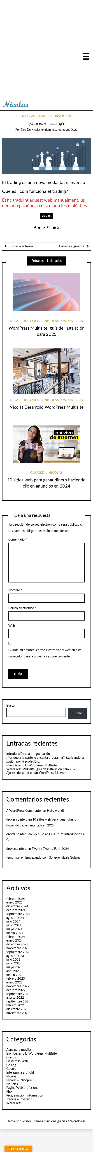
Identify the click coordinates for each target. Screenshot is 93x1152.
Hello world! (55, 810)
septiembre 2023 (18, 952)
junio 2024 (13, 925)
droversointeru (16, 848)
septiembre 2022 (18, 994)
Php (9, 1091)
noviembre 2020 (18, 1013)
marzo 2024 (14, 933)
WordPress (73, 321)
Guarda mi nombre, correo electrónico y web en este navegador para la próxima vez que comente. (44, 653)
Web (11, 626)
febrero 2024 (15, 937)
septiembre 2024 (18, 914)
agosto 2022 (15, 997)
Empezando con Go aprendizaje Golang (52, 857)
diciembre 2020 (17, 1009)
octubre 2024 (16, 910)
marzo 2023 (14, 975)
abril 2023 (13, 971)
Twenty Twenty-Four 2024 (50, 848)
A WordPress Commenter (24, 810)
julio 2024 (13, 921)
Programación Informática (24, 1095)
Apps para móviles (19, 1049)
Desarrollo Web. (25, 321)
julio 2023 (13, 959)
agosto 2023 (15, 956)
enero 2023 (14, 982)
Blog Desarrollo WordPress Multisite (31, 765)
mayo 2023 (14, 967)
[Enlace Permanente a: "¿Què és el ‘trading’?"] (46, 155)
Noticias (12, 1084)
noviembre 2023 (17, 948)
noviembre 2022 (17, 986)
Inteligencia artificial (20, 1072)
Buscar (11, 705)
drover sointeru (17, 819)
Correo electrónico (22, 608)
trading (46, 215)
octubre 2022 (16, 990)
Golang (11, 1065)
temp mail (13, 857)
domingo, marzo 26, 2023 (61, 129)
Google (37, 472)
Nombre (15, 590)
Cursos (11, 1057)
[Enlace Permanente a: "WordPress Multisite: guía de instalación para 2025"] (46, 292)
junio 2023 (13, 963)
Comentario (17, 539)
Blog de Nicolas (31, 129)
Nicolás (28, 116)
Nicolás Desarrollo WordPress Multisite (46, 407)
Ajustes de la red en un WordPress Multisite (36, 773)
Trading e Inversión (55, 116)
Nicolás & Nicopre (19, 1080)
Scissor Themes (32, 1121)
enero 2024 (14, 940)
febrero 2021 (15, 1005)
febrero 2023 (15, 978)
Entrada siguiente (71, 246)
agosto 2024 (15, 918)
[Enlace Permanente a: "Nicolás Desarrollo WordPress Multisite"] (46, 371)
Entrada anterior (21, 246)
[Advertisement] (46, 51)
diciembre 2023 (17, 944)
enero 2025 (14, 902)
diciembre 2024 (17, 906)
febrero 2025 (15, 899)
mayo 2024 (14, 929)
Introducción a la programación (28, 754)
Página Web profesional (22, 1087)
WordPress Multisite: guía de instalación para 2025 (41, 769)
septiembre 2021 (18, 1001)
